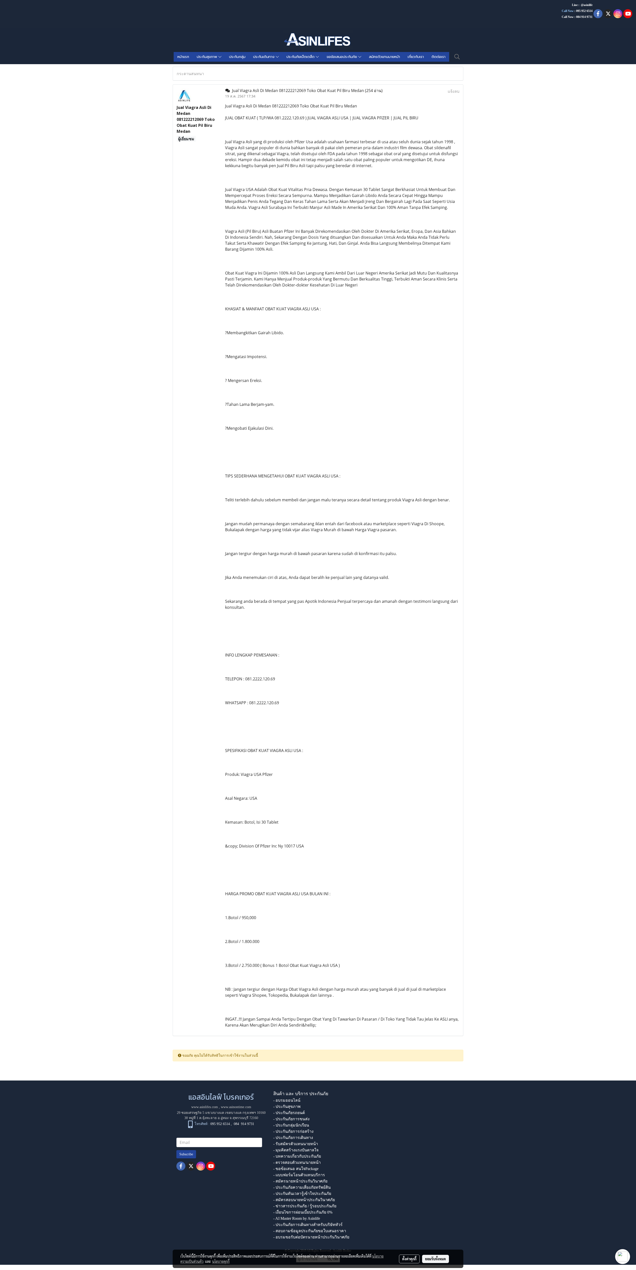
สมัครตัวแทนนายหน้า (384, 56)
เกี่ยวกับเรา (416, 56)
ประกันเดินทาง (264, 56)
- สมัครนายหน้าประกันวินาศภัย (300, 1181)
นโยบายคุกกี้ (221, 1261)
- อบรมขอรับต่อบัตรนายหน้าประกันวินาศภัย (311, 1237)
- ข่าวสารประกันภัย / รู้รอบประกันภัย (304, 1206)
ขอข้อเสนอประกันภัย (342, 56)
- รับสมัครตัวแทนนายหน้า (295, 1144)
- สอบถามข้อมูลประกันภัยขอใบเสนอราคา (309, 1231)
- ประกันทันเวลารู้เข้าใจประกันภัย (302, 1193)
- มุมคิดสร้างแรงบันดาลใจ (295, 1150)
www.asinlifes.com (204, 1107)
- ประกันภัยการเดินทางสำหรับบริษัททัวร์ (308, 1225)
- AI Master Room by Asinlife (296, 1218)
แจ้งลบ (453, 91)
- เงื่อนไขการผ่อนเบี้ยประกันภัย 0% (302, 1212)
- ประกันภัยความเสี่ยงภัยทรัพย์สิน (302, 1187)
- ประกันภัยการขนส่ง (291, 1119)
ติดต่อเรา (438, 56)
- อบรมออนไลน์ (286, 1100)
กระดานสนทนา (190, 73)
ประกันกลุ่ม (237, 56)
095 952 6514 (584, 11)
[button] (457, 56)
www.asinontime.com (236, 1107)
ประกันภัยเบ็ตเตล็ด (301, 56)
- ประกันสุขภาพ (287, 1106)
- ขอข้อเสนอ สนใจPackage (295, 1169)
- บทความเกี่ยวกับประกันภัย (297, 1156)
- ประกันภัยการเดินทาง (293, 1137)
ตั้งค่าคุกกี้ (409, 1259)
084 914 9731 (244, 1124)
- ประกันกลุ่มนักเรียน (291, 1125)
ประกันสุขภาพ (207, 56)
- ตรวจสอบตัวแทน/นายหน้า (297, 1162)
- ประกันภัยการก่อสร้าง (293, 1131)
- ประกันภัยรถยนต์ (289, 1113)
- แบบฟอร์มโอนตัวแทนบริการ (299, 1175)
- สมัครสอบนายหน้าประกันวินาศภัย (304, 1200)
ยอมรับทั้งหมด (435, 1259)
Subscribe (186, 1154)
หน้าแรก (183, 56)
